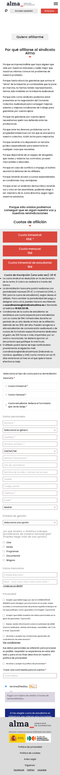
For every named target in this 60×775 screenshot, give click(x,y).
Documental (13, 555)
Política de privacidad (30, 747)
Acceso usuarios (24, 10)
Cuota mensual (17, 394)
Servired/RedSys (19, 686)
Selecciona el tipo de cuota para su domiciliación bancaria (30, 376)
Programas (12, 551)
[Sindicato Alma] (21, 4)
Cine (8, 542)
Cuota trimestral (18, 386)
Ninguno (10, 560)
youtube (41, 770)
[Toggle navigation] (56, 3)
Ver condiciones (11, 642)
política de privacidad (15, 658)
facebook (19, 770)
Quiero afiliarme (30, 37)
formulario (46, 716)
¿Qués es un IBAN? (13, 586)
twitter (31, 770)
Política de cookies (30, 753)
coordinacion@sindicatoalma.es (24, 305)
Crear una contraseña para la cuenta (24, 669)
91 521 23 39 (21, 308)
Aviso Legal (30, 759)
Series (9, 547)
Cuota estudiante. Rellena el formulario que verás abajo (29, 405)
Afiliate (49, 11)
